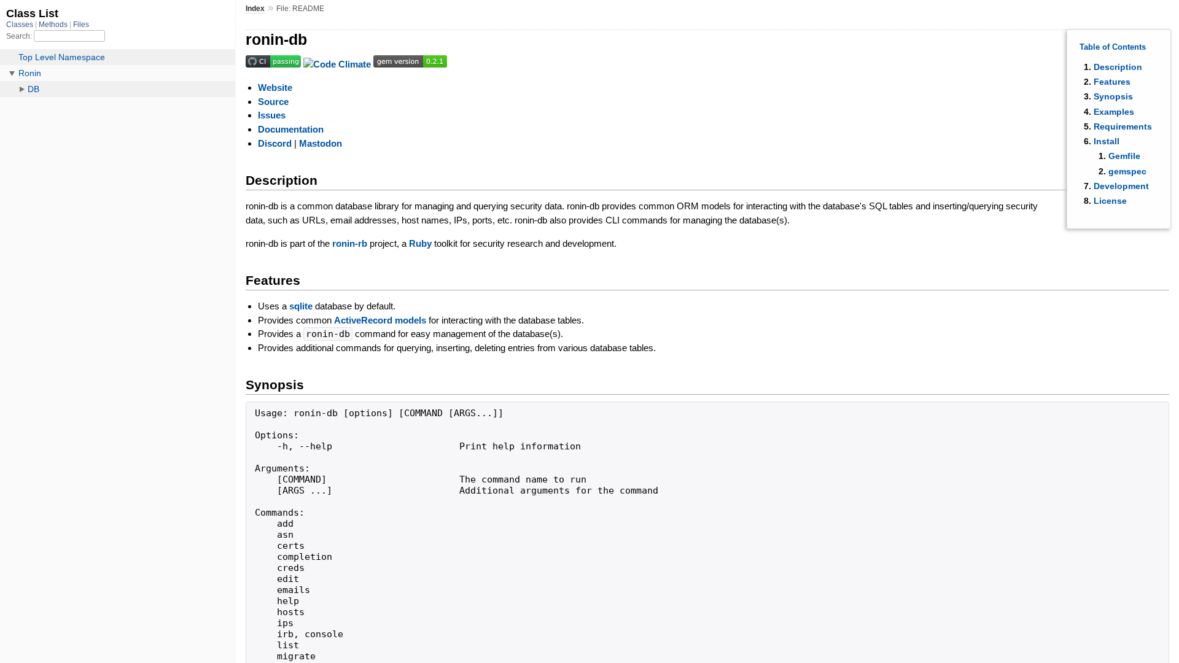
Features (1112, 82)
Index (255, 8)
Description (1118, 67)
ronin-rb (349, 243)
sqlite (301, 306)
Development (1121, 186)
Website (275, 87)
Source (273, 101)
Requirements (1123, 126)
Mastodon (320, 143)
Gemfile (1124, 156)
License (1110, 201)
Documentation (291, 129)
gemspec (1127, 171)
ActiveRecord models (380, 320)
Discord (275, 143)
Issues (272, 115)
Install (1106, 141)
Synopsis (1113, 96)
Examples (1114, 112)
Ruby (420, 243)
